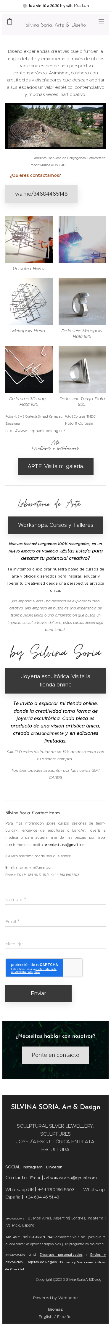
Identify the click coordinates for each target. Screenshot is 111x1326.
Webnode (68, 1297)
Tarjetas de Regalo (41, 1262)
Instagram (33, 1167)
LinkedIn (54, 1167)
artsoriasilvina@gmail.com (70, 1178)
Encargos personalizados (61, 1255)
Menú (101, 21)
